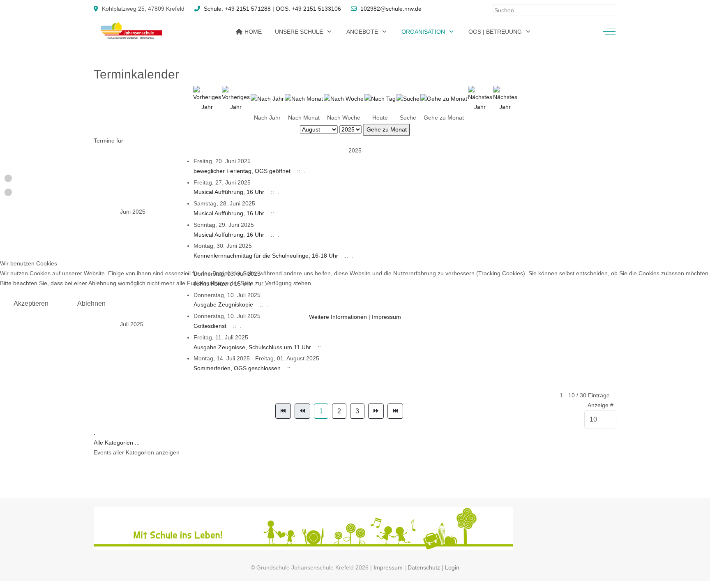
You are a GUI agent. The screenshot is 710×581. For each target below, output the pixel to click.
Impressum (386, 317)
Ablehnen (91, 303)
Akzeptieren (31, 303)
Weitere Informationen (338, 317)
